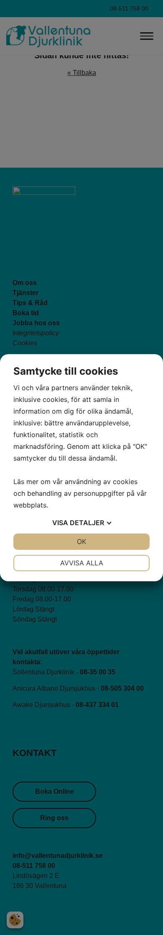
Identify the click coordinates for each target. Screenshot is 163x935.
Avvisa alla (81, 563)
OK (81, 541)
